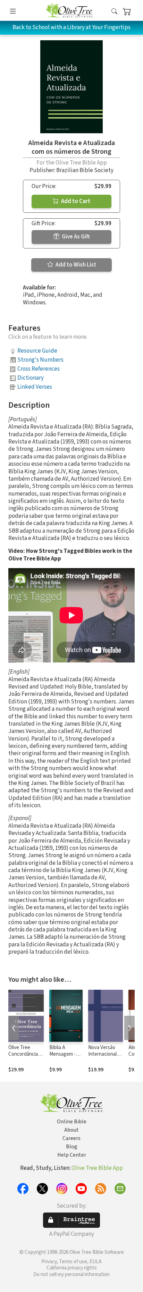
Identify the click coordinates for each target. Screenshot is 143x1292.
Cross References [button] (38, 369)
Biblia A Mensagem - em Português (64, 1054)
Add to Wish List (75, 265)
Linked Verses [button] (34, 387)
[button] (114, 11)
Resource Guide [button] (37, 351)
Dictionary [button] (30, 378)
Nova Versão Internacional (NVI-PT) (102, 1054)
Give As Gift (75, 237)
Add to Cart (75, 201)
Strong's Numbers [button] (40, 360)
